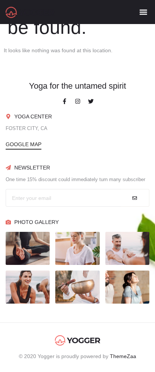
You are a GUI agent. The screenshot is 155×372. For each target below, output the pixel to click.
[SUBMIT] (135, 198)
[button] (143, 12)
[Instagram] (77, 101)
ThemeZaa (123, 356)
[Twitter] (90, 101)
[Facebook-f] (64, 101)
